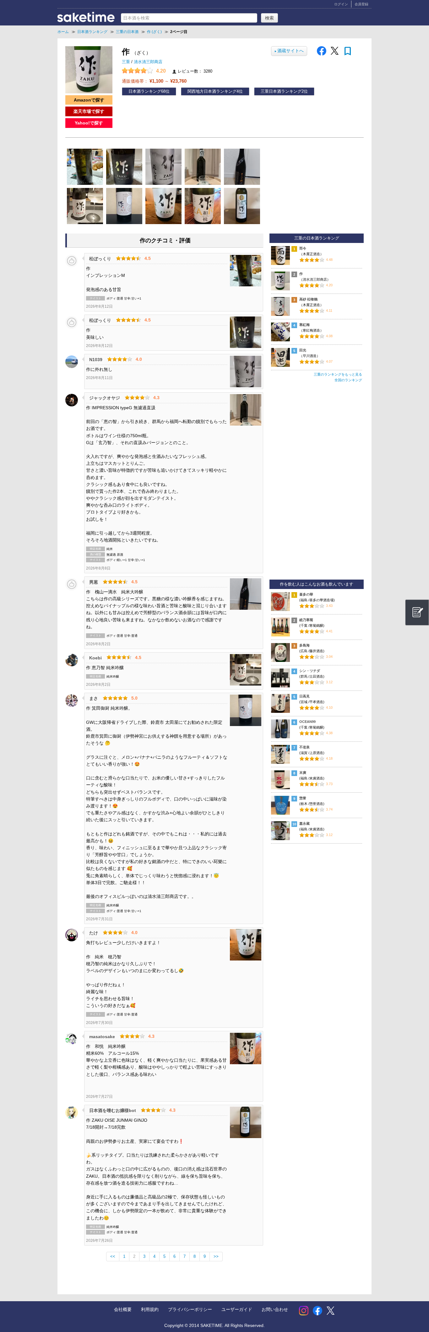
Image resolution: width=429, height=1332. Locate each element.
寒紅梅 (304, 325)
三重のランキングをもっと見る (338, 374)
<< (112, 1256)
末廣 (302, 772)
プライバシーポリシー (190, 1309)
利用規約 (150, 1309)
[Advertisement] (316, 483)
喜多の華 (306, 594)
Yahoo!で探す (89, 122)
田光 (302, 350)
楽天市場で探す (88, 111)
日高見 (304, 696)
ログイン (341, 4)
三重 (126, 62)
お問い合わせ (275, 1309)
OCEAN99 (307, 722)
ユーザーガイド (236, 1309)
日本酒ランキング (144, 91)
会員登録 (361, 4)
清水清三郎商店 (148, 62)
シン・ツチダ (309, 671)
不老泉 (304, 747)
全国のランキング (348, 380)
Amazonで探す (89, 99)
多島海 (304, 645)
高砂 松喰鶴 (308, 299)
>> (216, 1256)
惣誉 (302, 798)
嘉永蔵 (304, 823)
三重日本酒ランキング (281, 91)
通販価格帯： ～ (154, 81)
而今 (302, 248)
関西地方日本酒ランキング (211, 91)
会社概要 (123, 1309)
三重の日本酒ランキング (316, 238)
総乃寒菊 (306, 620)
